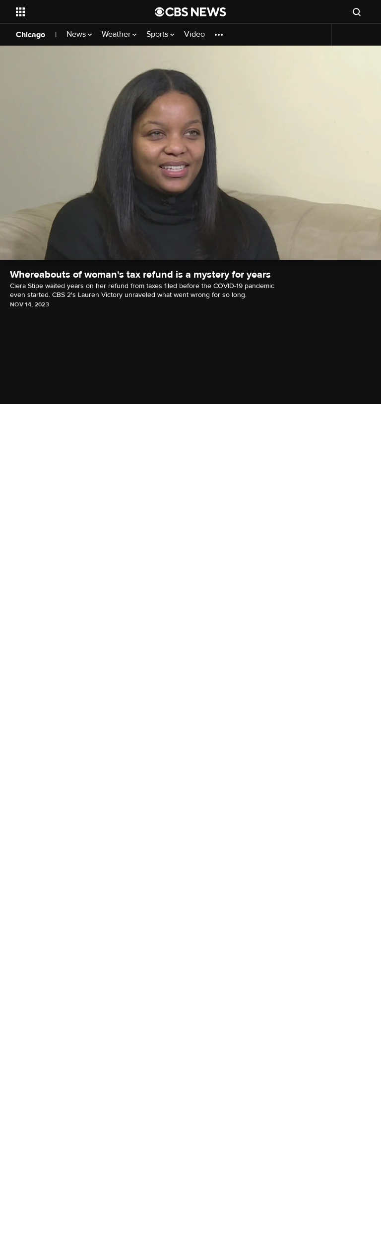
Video (194, 34)
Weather (117, 34)
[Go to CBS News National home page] (190, 12)
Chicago (30, 35)
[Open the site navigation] (74, 11)
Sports (158, 34)
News (77, 34)
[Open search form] (356, 11)
